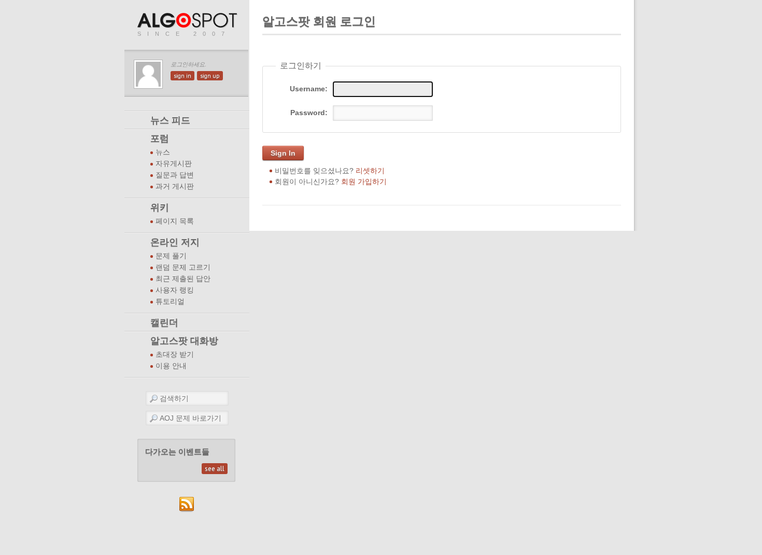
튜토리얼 (170, 302)
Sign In (283, 153)
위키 (159, 207)
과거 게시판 (175, 186)
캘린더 (164, 322)
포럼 (159, 138)
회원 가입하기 (364, 181)
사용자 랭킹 (175, 290)
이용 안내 (171, 366)
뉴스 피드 (170, 120)
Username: (309, 89)
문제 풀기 (171, 256)
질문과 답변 (175, 175)
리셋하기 (370, 170)
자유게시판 (174, 164)
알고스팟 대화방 (184, 341)
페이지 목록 (175, 221)
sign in (182, 75)
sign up (210, 75)
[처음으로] (188, 21)
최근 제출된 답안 (183, 279)
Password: (309, 112)
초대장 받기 (175, 354)
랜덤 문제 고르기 (183, 267)
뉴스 (163, 152)
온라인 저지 (175, 242)
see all (214, 468)
